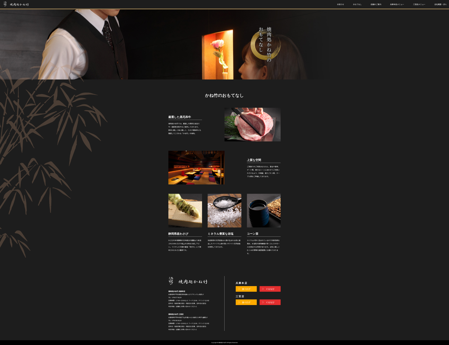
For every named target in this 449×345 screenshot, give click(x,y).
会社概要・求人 (440, 4)
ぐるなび (270, 288)
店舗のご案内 (376, 4)
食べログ (246, 288)
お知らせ (340, 4)
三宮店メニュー (419, 4)
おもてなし (357, 4)
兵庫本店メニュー (397, 4)
